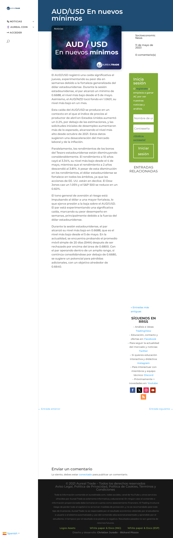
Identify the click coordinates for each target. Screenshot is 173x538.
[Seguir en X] (139, 390)
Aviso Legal (64, 486)
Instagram (143, 363)
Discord (148, 375)
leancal (143, 231)
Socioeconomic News (145, 37)
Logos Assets (67, 528)
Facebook (150, 338)
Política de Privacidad (90, 486)
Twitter (143, 350)
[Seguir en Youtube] (153, 390)
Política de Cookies (123, 486)
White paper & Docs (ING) (105, 528)
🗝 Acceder (14, 32)
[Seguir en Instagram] (146, 390)
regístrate (142, 88)
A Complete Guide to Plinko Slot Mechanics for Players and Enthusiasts (143, 218)
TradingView (143, 330)
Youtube (153, 383)
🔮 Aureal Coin (17, 27)
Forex (137, 239)
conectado (85, 474)
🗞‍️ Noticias (14, 21)
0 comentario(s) (145, 54)
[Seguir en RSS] (143, 397)
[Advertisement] (105, 438)
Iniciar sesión (143, 151)
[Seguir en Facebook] (132, 390)
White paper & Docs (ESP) (143, 528)
